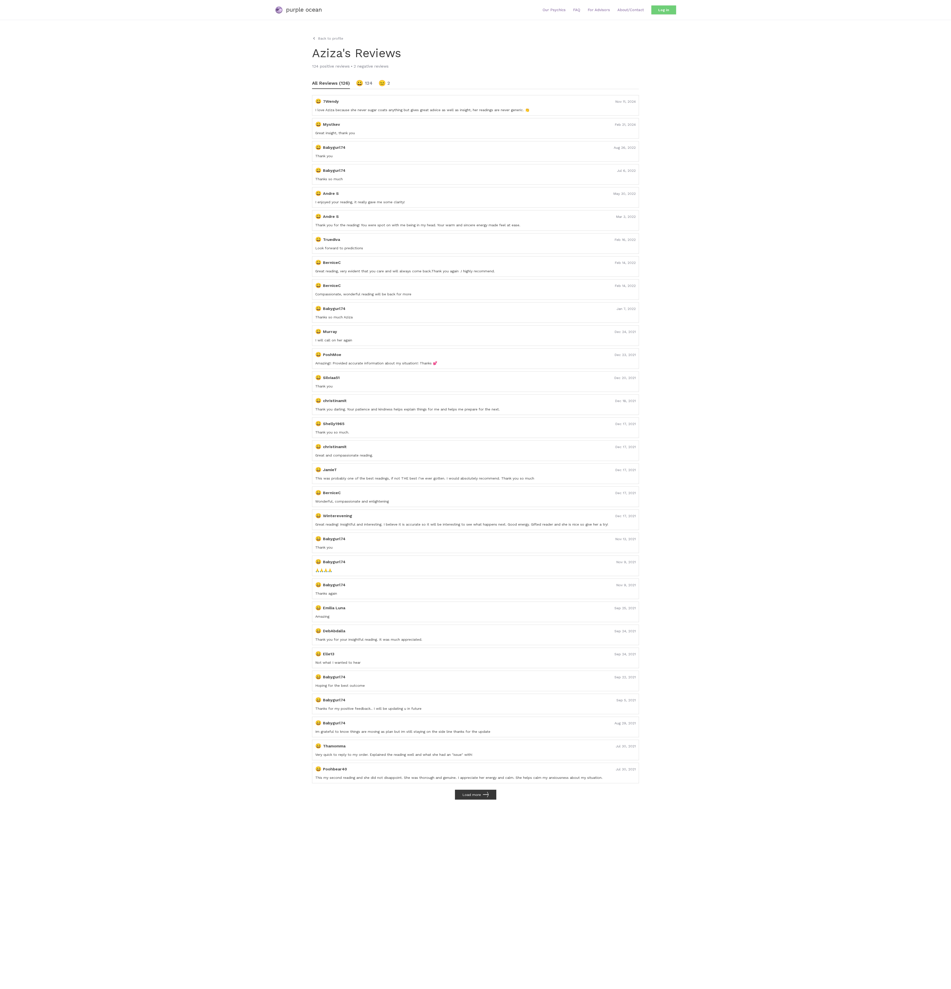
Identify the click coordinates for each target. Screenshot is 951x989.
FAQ (576, 10)
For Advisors (599, 10)
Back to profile (330, 38)
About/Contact (630, 10)
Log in (663, 10)
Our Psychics (554, 10)
